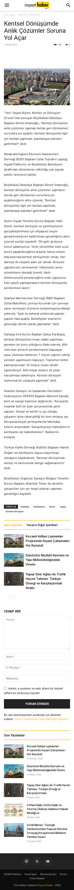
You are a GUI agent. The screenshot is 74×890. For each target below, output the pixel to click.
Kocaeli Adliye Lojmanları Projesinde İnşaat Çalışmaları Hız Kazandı (47, 540)
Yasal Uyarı (30, 874)
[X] (37, 861)
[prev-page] (6, 597)
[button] (68, 5)
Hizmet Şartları (48, 874)
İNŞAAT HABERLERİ (29, 14)
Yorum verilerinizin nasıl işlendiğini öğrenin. (41, 719)
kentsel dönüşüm (15, 511)
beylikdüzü (39, 506)
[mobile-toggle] (6, 5)
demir (52, 506)
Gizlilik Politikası (12, 874)
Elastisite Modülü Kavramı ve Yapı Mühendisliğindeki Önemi (47, 559)
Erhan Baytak (37, 878)
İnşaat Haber (46, 885)
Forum (63, 874)
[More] (49, 59)
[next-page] (12, 597)
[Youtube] (48, 861)
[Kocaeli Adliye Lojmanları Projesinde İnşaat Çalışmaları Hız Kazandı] (14, 541)
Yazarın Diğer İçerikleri (42, 525)
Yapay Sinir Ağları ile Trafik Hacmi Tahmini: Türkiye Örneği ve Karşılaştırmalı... (48, 789)
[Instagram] (26, 861)
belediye (25, 506)
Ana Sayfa (9, 14)
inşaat (63, 506)
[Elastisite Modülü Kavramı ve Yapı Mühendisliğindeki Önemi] (14, 560)
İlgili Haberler (13, 525)
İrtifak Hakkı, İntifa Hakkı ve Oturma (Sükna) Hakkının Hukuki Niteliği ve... (47, 809)
